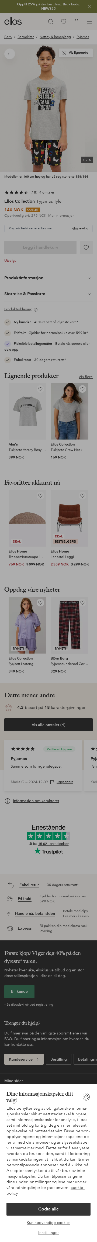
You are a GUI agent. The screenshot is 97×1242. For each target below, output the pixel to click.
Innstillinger (48, 1232)
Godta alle (48, 1209)
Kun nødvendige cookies (48, 1222)
